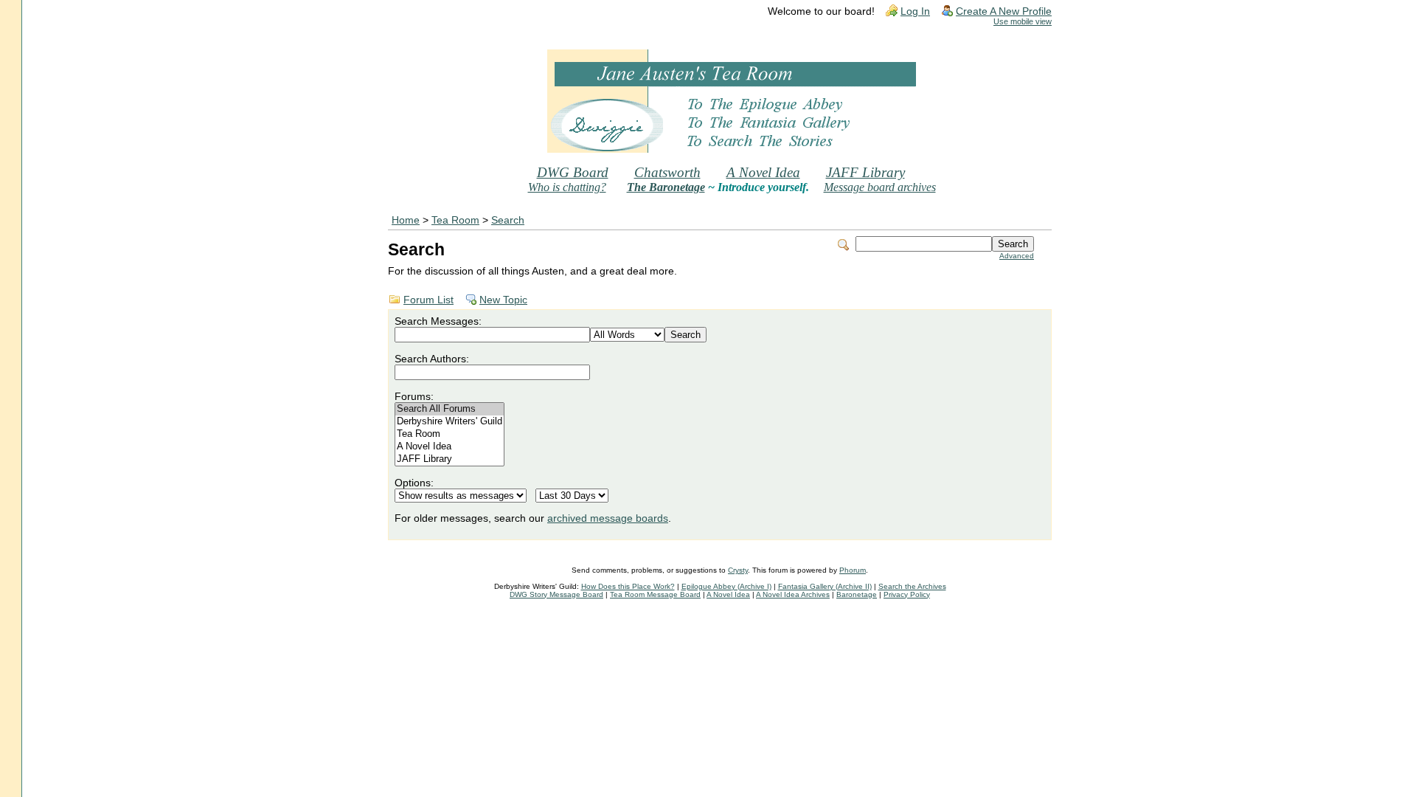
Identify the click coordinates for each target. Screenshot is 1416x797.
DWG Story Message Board (556, 594)
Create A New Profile (1004, 11)
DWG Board (572, 172)
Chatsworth (667, 172)
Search (507, 220)
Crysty (738, 570)
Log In (915, 11)
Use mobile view (1022, 21)
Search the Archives (912, 586)
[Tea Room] (449, 434)
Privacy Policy (907, 594)
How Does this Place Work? (628, 586)
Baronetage (856, 594)
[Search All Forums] (449, 409)
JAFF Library (865, 172)
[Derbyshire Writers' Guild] (449, 421)
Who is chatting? (567, 187)
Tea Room (455, 220)
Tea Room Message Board (655, 594)
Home (406, 220)
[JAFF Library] (449, 459)
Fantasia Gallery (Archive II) (825, 586)
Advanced (1016, 256)
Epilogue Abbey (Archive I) (726, 586)
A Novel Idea (763, 172)
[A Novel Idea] (449, 447)
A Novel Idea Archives (793, 594)
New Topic (503, 300)
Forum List (428, 300)
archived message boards (607, 518)
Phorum (852, 570)
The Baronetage (666, 187)
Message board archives (880, 187)
